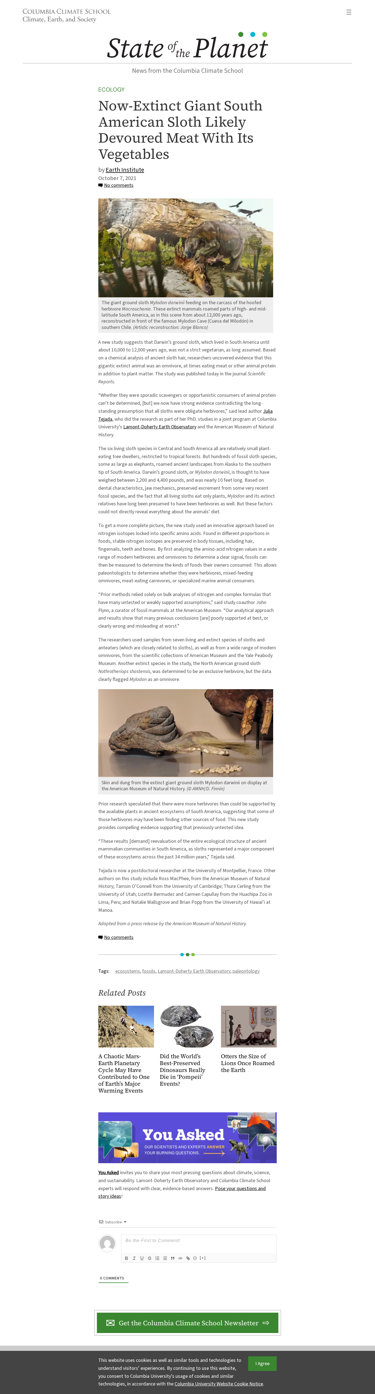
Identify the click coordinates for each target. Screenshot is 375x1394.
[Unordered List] (165, 1258)
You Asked (108, 1172)
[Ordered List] (157, 1258)
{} (195, 1258)
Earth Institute (125, 169)
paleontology (246, 971)
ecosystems (127, 971)
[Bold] (126, 1258)
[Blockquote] (173, 1258)
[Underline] (142, 1258)
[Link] (188, 1258)
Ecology (111, 89)
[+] (203, 1258)
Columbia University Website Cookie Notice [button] (219, 1384)
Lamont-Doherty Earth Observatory (159, 426)
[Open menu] (349, 12)
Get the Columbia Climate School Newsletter (189, 1323)
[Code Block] (180, 1258)
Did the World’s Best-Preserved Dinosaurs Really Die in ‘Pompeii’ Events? (182, 1070)
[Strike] (149, 1258)
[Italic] (134, 1258)
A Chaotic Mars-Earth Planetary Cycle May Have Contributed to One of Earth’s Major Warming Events (124, 1073)
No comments (118, 185)
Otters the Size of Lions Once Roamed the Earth (248, 1063)
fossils (148, 971)
